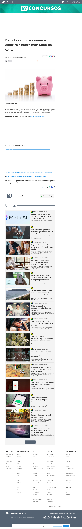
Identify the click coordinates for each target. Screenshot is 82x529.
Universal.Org (68, 496)
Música (18, 478)
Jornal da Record (50, 496)
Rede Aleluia (68, 485)
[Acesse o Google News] (52, 56)
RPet (18, 485)
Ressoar (67, 489)
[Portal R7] (3, 1)
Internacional (36, 482)
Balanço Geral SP (50, 468)
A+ (9, 61)
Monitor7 (35, 487)
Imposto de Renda (37, 480)
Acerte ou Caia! (50, 454)
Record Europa (69, 478)
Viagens (18, 487)
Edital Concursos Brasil (20, 35)
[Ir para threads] (58, 517)
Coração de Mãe (50, 485)
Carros (34, 461)
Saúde (34, 496)
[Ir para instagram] (76, 2)
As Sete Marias (50, 461)
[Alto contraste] (6, 61)
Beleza (18, 454)
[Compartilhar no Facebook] (45, 56)
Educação (35, 473)
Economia (35, 470)
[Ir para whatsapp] (71, 517)
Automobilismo (9, 454)
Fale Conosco (13, 517)
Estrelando (19, 466)
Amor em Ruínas (50, 459)
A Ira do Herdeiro (50, 456)
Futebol (7, 463)
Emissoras (68, 461)
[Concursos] (41, 8)
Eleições (21, 1)
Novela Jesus (49, 499)
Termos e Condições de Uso (28, 517)
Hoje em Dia (49, 494)
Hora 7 (34, 478)
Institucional (71, 451)
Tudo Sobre (35, 501)
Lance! (7, 466)
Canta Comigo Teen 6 (51, 478)
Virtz (18, 489)
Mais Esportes (9, 468)
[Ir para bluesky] (44, 517)
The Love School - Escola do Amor (54, 506)
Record (40, 1)
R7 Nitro (18, 480)
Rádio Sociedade (69, 470)
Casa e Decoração (21, 459)
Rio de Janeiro (36, 492)
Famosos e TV (20, 468)
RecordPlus (68, 466)
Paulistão (8, 470)
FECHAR (66, 526)
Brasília (16, 1)
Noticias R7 (7, 35)
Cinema (18, 461)
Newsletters (68, 463)
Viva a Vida (19, 492)
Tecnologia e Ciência (37, 499)
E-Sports (8, 459)
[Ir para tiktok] (64, 517)
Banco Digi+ (68, 454)
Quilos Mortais (50, 501)
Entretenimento (23, 451)
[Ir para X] (74, 2)
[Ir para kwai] (54, 517)
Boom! (48, 473)
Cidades (34, 463)
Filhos (18, 470)
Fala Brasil (49, 492)
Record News (46, 1)
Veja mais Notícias (30, 442)
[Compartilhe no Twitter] (42, 56)
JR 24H (35, 1)
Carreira (67, 456)
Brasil (34, 456)
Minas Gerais (36, 485)
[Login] (80, 1)
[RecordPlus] (65, 1)
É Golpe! (35, 475)
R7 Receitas (19, 482)
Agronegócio (36, 454)
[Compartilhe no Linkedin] (47, 56)
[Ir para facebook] (73, 2)
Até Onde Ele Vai (50, 463)
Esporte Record (50, 489)
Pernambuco (36, 489)
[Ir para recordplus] (61, 517)
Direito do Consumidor (38, 468)
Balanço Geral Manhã (51, 466)
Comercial (68, 459)
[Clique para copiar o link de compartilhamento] (54, 56)
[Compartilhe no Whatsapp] (49, 56)
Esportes (31, 1)
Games (18, 473)
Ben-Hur (48, 470)
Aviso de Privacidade (57, 526)
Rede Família (68, 487)
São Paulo (35, 494)
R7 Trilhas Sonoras (70, 468)
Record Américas (69, 473)
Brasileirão (8, 456)
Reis (48, 504)
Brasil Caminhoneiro (51, 475)
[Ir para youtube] (74, 517)
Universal (68, 494)
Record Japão (68, 480)
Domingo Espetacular (51, 487)
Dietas (18, 463)
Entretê (26, 1)
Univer (67, 492)
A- (11, 61)
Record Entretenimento (70, 475)
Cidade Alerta (50, 482)
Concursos (13, 35)
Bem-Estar (19, 456)
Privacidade (19, 517)
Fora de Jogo (9, 461)
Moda (18, 475)
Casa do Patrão (50, 480)
